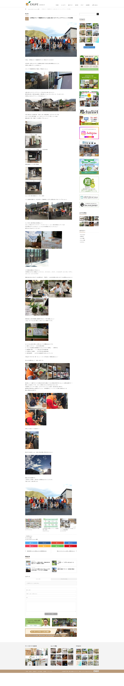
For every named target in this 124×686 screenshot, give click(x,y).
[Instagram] (98, 671)
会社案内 (88, 5)
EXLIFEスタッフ (29, 536)
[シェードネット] (81, 224)
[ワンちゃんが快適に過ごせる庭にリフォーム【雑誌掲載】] (68, 523)
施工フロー (70, 5)
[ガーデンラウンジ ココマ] (81, 218)
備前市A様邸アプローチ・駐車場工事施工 (66, 569)
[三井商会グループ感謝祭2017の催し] (33, 523)
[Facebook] (96, 671)
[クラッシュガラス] (91, 218)
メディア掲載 (82, 238)
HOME (57, 5)
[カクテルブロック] (53, 657)
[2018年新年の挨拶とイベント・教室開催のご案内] (51, 523)
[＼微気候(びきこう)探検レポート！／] (96, 26)
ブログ (82, 5)
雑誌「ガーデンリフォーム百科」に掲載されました (66, 551)
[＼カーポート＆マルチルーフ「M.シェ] (96, 33)
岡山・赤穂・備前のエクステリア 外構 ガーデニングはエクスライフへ (79, 671)
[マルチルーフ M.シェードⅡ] (96, 218)
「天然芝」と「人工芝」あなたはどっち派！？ (66, 563)
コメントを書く (29, 537)
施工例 (76, 5)
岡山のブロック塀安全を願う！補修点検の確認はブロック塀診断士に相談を (41, 563)
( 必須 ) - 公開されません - (32, 593)
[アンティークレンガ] (86, 224)
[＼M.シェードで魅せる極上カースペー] (84, 663)
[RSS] (94, 671)
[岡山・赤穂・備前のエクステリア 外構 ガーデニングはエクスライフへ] (35, 3)
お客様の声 (82, 236)
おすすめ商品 (40, 671)
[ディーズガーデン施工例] (36, 665)
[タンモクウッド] (70, 657)
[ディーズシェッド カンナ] (59, 650)
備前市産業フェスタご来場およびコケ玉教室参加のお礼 (37, 551)
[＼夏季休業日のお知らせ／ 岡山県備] (96, 40)
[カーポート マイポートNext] (96, 224)
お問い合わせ (95, 5)
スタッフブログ (29, 539)
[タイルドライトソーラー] (91, 224)
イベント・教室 (35, 539)
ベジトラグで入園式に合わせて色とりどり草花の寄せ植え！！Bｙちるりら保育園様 (41, 570)
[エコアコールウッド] (59, 663)
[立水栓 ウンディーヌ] (86, 218)
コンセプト (63, 5)
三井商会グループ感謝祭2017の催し (32, 528)
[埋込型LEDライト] (64, 663)
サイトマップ (50, 671)
